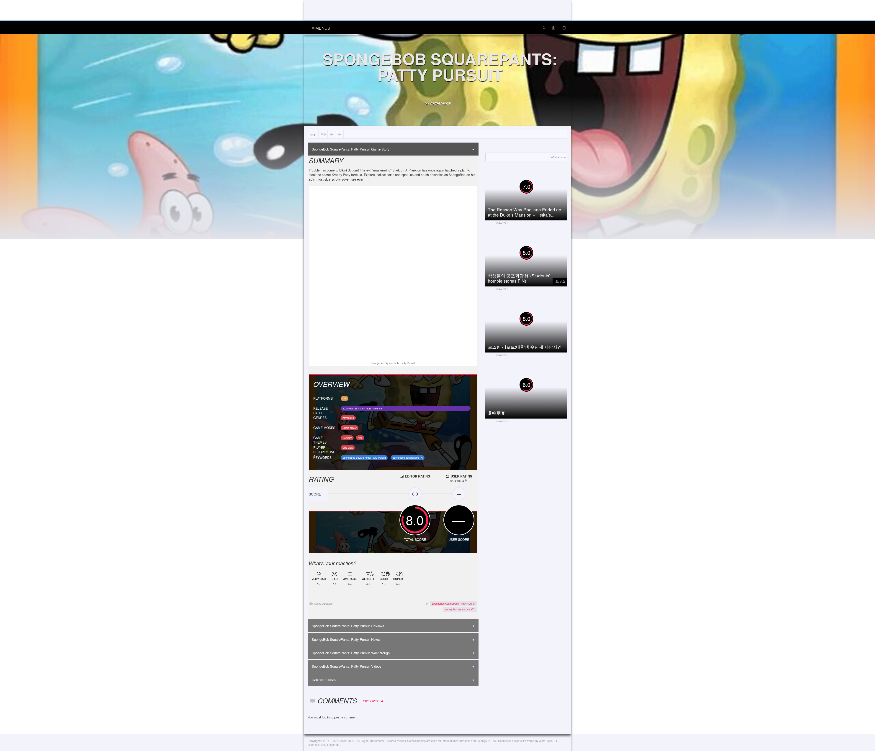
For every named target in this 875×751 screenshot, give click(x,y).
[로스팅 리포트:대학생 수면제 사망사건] (529, 324)
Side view (347, 447)
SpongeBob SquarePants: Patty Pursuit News (346, 639)
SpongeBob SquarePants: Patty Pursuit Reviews (348, 625)
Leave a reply (371, 701)
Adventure (348, 417)
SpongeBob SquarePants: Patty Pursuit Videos (346, 666)
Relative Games (324, 679)
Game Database (323, 603)
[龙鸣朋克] (529, 390)
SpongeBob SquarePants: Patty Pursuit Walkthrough (351, 652)
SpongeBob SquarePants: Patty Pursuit (364, 457)
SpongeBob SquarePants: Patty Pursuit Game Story (350, 149)
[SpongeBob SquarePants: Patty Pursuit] (393, 274)
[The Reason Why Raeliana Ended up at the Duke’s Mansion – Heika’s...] (529, 191)
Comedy (347, 437)
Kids (360, 437)
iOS (344, 398)
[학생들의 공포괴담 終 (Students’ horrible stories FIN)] (529, 258)
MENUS (322, 28)
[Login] (564, 28)
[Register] (554, 28)
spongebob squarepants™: (408, 457)
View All (556, 157)
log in (326, 717)
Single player (349, 427)
